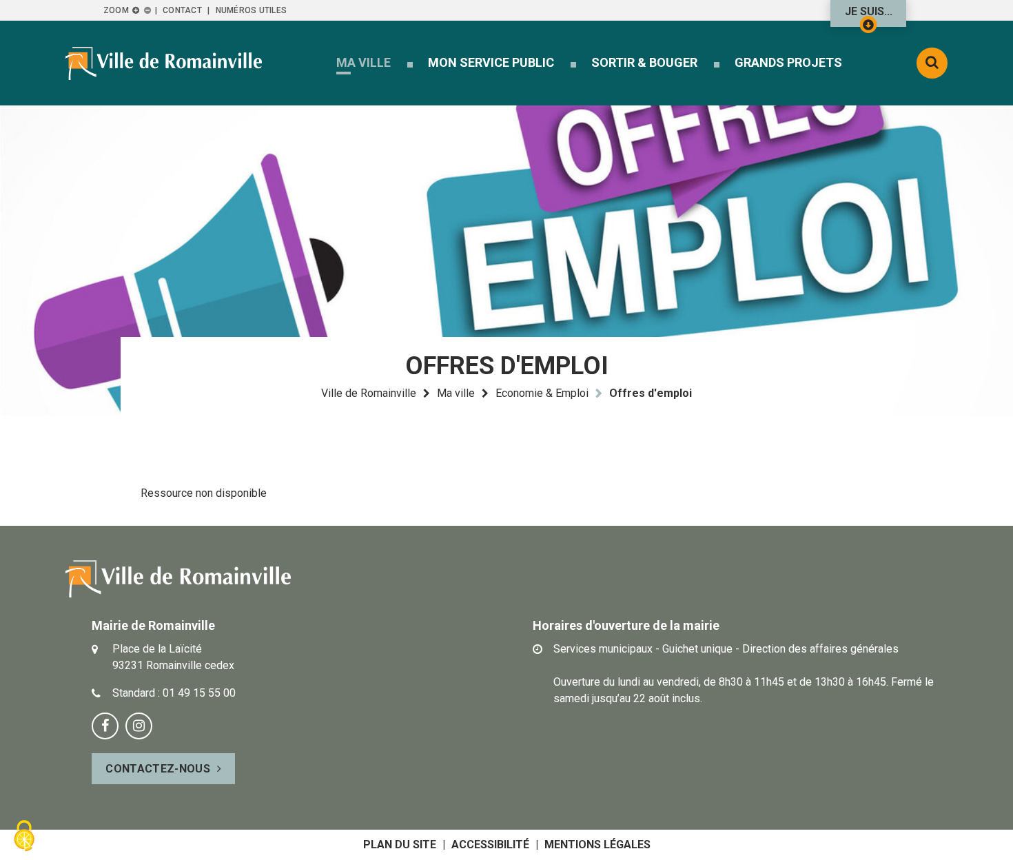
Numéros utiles (251, 10)
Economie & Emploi (542, 393)
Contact (182, 10)
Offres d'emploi (650, 393)
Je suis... (868, 11)
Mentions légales (597, 844)
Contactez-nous (157, 768)
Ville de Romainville (368, 393)
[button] (363, 62)
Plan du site (399, 844)
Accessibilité (490, 844)
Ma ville (456, 393)
